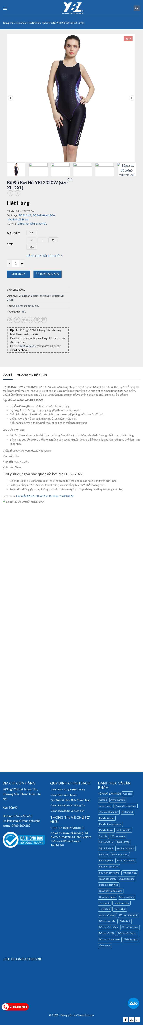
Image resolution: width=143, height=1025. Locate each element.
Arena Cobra (105, 806)
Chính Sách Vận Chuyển (64, 794)
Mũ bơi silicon (106, 842)
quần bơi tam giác (108, 884)
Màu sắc (13, 233)
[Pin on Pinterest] (37, 320)
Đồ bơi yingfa (130, 939)
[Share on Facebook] (17, 320)
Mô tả (8, 375)
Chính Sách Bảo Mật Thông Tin (68, 805)
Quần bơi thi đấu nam (110, 890)
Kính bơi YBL (123, 830)
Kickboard (127, 811)
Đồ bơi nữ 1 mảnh (108, 927)
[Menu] (5, 8)
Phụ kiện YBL (129, 872)
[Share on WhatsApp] (10, 320)
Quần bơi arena (107, 878)
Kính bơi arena (106, 818)
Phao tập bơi (106, 860)
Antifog (103, 799)
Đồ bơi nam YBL (107, 921)
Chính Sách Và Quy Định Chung (68, 789)
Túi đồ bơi (104, 909)
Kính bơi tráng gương (110, 824)
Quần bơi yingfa (107, 897)
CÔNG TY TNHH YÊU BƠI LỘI (67, 827)
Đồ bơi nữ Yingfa (127, 933)
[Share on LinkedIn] (44, 320)
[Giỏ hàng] (137, 8)
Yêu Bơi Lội (119, 909)
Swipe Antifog (126, 897)
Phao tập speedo (125, 860)
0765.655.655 (49, 274)
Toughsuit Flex (121, 903)
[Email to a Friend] (30, 320)
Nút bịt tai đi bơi (125, 848)
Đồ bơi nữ (23, 223)
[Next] (132, 98)
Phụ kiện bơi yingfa (109, 872)
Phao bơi (103, 854)
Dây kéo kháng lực (108, 811)
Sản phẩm (21, 22)
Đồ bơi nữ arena (129, 927)
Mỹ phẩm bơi (106, 848)
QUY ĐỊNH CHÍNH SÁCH (70, 783)
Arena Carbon (117, 799)
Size (10, 244)
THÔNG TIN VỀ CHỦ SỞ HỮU (70, 819)
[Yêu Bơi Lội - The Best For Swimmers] (73, 8)
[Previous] (10, 98)
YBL (24, 311)
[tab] (8, 376)
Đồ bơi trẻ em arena (109, 939)
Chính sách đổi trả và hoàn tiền (67, 810)
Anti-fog (127, 793)
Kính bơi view (106, 830)
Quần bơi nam (126, 878)
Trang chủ (8, 22)
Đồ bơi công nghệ (128, 915)
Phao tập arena (120, 854)
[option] (32, 232)
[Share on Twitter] (24, 320)
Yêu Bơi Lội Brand (18, 219)
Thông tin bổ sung (32, 375)
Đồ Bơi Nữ (34, 22)
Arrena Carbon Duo (126, 806)
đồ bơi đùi (104, 945)
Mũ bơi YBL (123, 842)
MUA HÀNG (18, 274)
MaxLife (103, 836)
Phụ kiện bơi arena (108, 866)
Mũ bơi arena (118, 836)
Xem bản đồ (10, 807)
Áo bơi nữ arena (107, 915)
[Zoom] (11, 157)
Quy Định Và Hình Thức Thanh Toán (70, 800)
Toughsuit (104, 903)
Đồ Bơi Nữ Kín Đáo (44, 215)
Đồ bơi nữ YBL (38, 223)
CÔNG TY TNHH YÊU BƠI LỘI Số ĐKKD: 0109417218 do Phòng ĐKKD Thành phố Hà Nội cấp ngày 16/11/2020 (71, 839)
